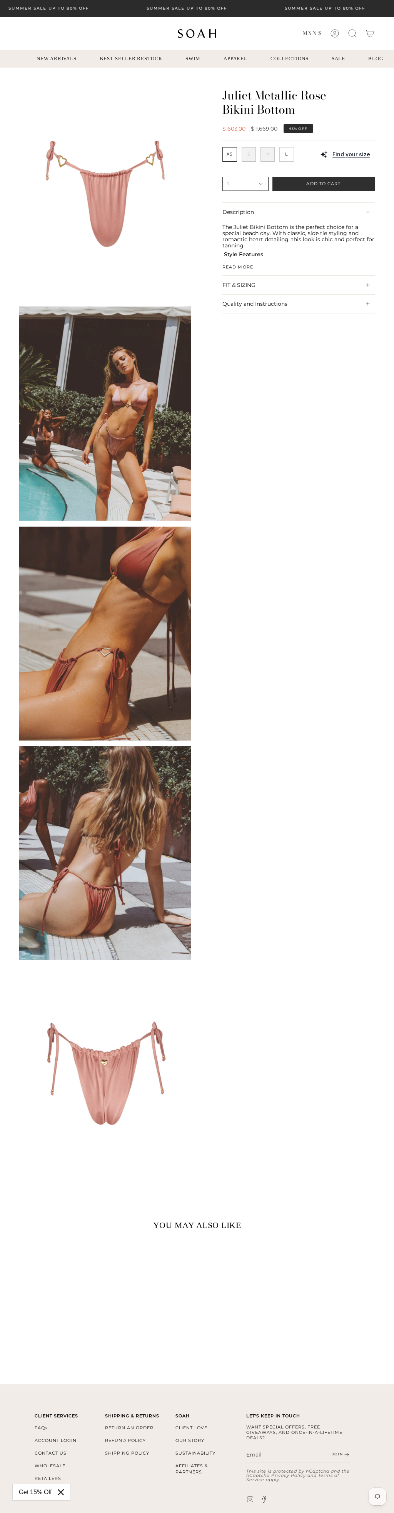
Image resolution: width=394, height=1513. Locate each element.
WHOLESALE (50, 1465)
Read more (237, 266)
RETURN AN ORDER (129, 1427)
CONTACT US (51, 1453)
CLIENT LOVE (191, 1427)
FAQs (41, 1427)
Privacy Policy (288, 1475)
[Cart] (370, 33)
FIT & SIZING (238, 285)
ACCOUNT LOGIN (56, 1440)
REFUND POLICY (125, 1440)
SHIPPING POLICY (127, 1453)
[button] (352, 33)
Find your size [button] (351, 154)
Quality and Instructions (254, 304)
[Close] (61, 1492)
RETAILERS (48, 1478)
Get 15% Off (35, 1492)
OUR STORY (189, 1440)
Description (238, 212)
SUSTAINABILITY (195, 1453)
